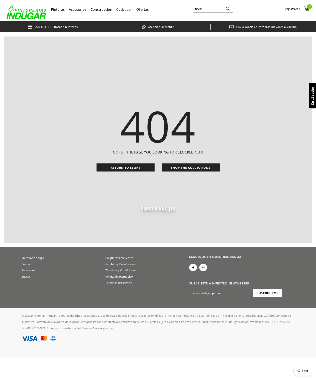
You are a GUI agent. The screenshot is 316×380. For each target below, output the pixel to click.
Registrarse (292, 9)
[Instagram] (203, 267)
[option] (52, 26)
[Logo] (26, 12)
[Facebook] (193, 267)
